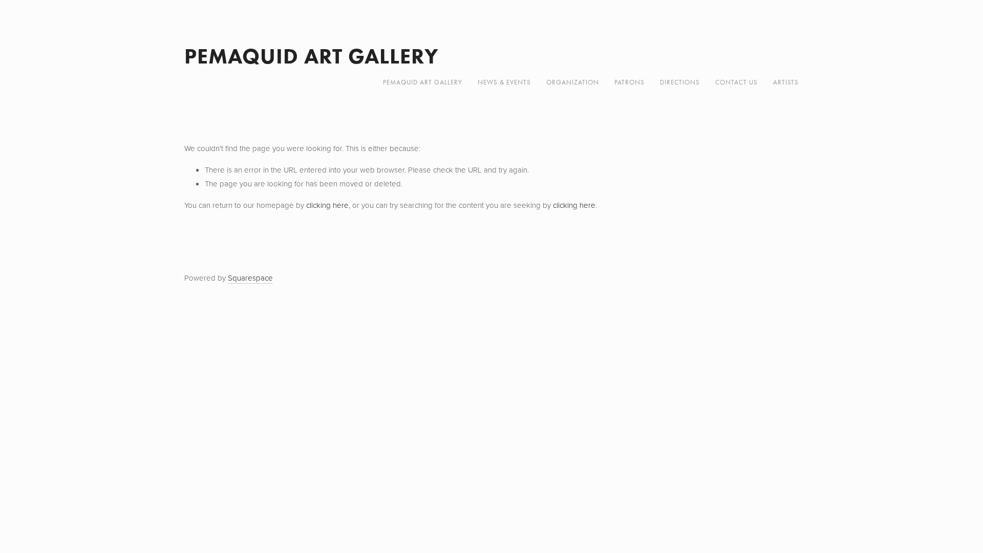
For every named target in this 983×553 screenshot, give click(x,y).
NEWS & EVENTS (504, 82)
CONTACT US (736, 82)
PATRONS (629, 82)
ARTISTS (786, 82)
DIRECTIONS (680, 82)
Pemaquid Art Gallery (311, 56)
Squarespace (250, 277)
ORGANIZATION (572, 82)
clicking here (327, 205)
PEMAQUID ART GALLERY (422, 82)
